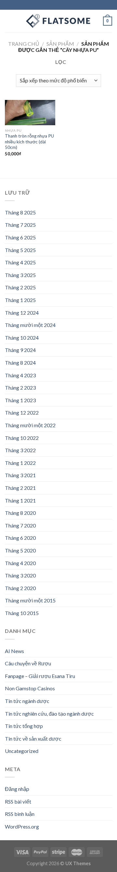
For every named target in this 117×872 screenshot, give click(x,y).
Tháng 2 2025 (20, 287)
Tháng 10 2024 (22, 337)
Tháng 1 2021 (20, 500)
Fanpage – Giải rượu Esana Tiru (40, 676)
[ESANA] (58, 21)
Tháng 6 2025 (20, 237)
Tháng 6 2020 (20, 538)
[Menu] (9, 21)
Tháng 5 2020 (20, 550)
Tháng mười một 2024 (30, 325)
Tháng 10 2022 (22, 438)
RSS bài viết (18, 801)
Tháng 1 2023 (20, 400)
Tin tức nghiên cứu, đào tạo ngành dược (49, 713)
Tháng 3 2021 (20, 475)
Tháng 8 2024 (20, 362)
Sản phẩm (60, 44)
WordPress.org (22, 826)
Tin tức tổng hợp (24, 726)
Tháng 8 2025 (20, 212)
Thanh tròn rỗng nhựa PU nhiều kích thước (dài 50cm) (29, 141)
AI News (14, 651)
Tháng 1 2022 (20, 463)
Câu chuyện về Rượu (28, 663)
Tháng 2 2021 (20, 488)
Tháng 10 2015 (22, 613)
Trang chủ (23, 44)
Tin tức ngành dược (27, 701)
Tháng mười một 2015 (30, 600)
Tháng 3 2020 (20, 575)
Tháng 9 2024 (20, 350)
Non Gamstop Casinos (30, 688)
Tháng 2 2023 (20, 387)
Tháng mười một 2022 (30, 425)
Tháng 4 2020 (20, 563)
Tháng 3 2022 (20, 450)
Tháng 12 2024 (22, 312)
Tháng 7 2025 (20, 225)
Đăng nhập (17, 789)
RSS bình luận (19, 814)
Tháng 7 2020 (20, 525)
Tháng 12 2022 (22, 412)
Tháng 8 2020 (20, 513)
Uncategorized (21, 751)
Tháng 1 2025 (20, 300)
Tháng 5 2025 (20, 250)
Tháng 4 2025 (20, 262)
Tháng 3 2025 (20, 275)
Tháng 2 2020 (20, 588)
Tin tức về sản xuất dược (33, 738)
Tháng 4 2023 (20, 375)
